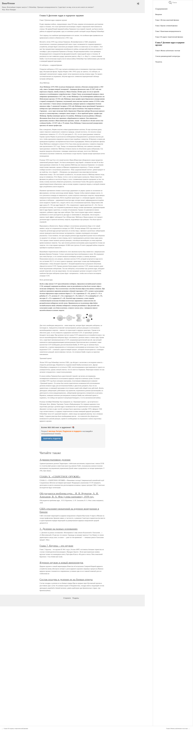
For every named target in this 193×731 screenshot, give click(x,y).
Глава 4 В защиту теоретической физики (169, 37)
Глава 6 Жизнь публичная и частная (167, 50)
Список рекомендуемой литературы (167, 56)
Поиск (172, 2)
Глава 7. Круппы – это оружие (56, 545)
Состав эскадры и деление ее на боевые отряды (66, 579)
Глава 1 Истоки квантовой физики (167, 20)
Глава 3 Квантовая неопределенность (168, 31)
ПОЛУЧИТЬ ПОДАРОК (52, 439)
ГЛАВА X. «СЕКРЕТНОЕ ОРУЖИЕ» (60, 476)
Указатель (158, 62)
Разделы (75, 598)
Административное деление (55, 459)
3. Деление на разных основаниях (59, 528)
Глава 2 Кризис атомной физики (166, 26)
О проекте (67, 598)
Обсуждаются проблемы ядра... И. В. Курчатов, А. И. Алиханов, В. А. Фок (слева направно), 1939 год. (69, 495)
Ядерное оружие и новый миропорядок (61, 562)
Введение (158, 14)
